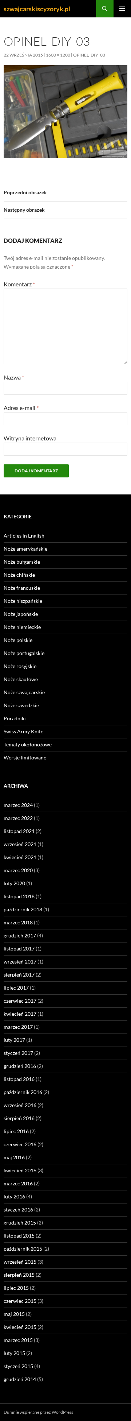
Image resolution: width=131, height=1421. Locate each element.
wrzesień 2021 (20, 844)
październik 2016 (23, 1092)
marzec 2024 (18, 805)
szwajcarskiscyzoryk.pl (37, 9)
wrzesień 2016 (20, 1105)
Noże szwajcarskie (24, 692)
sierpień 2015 (19, 1275)
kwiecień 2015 (20, 1327)
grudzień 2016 (20, 1066)
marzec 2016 (18, 1183)
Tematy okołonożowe (28, 744)
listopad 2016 (19, 1079)
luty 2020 (14, 883)
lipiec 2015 (16, 1288)
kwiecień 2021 (20, 857)
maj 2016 (14, 1157)
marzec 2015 (18, 1340)
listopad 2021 (19, 831)
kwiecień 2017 (20, 1014)
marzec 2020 (18, 870)
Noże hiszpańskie (23, 601)
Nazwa (14, 377)
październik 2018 (23, 909)
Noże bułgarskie (22, 562)
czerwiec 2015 (20, 1301)
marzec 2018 (18, 922)
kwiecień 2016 (20, 1170)
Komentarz (19, 284)
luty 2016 (14, 1196)
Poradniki (15, 718)
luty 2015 (14, 1353)
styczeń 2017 (18, 1053)
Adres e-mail (21, 407)
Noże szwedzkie (21, 705)
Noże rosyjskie (20, 666)
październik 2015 (23, 1249)
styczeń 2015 (18, 1366)
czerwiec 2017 (20, 1001)
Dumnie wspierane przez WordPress (38, 1412)
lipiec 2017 (16, 988)
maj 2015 (14, 1314)
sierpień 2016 (19, 1118)
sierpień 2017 (19, 975)
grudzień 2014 (20, 1379)
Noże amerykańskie (25, 549)
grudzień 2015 (20, 1222)
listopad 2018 (19, 896)
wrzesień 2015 (20, 1262)
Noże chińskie (19, 575)
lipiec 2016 (16, 1131)
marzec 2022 (18, 818)
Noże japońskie (21, 614)
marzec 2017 (18, 1027)
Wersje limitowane (25, 757)
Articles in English (24, 536)
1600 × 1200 (58, 55)
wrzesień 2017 (20, 961)
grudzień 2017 (20, 935)
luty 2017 (14, 1040)
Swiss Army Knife (23, 731)
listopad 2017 (19, 948)
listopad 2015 (19, 1235)
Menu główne (122, 8)
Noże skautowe (21, 679)
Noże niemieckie (22, 627)
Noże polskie (18, 640)
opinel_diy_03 (89, 55)
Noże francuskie (22, 588)
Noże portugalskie (24, 653)
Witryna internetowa (30, 438)
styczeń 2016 (18, 1209)
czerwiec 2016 (20, 1144)
